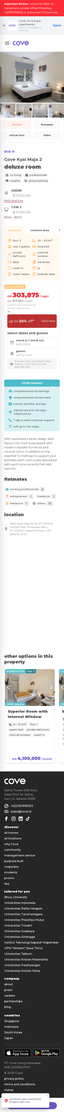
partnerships (13, 1001)
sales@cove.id (21, 811)
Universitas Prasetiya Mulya (24, 920)
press (8, 990)
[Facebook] (6, 819)
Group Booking (38, 180)
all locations (13, 838)
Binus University (15, 897)
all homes (11, 832)
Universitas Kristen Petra (22, 971)
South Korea (13, 1032)
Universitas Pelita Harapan (23, 908)
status (9, 1090)
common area (39, 230)
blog (7, 1007)
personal (14, 230)
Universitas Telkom (18, 954)
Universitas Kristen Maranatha (26, 959)
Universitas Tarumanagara (23, 914)
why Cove (11, 844)
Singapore (11, 1021)
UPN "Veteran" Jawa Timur (23, 948)
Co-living (15, 175)
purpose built (13, 861)
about (8, 984)
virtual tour (17, 135)
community (12, 849)
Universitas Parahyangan (22, 965)
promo (9, 878)
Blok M (9, 151)
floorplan (47, 124)
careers (9, 995)
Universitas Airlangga (19, 937)
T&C (8, 311)
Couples (15, 180)
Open (57, 25)
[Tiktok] (28, 819)
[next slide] (51, 687)
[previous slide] (8, 687)
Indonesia (11, 1026)
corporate (11, 866)
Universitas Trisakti (18, 925)
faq (6, 883)
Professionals (38, 175)
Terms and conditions (19, 1084)
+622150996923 (22, 806)
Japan (8, 1038)
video (47, 135)
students (10, 872)
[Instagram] (13, 819)
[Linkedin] (20, 819)
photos (17, 124)
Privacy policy (14, 1078)
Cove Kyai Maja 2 (23, 159)
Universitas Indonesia (19, 903)
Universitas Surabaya (19, 931)
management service (19, 855)
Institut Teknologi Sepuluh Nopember (31, 942)
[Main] (21, 43)
